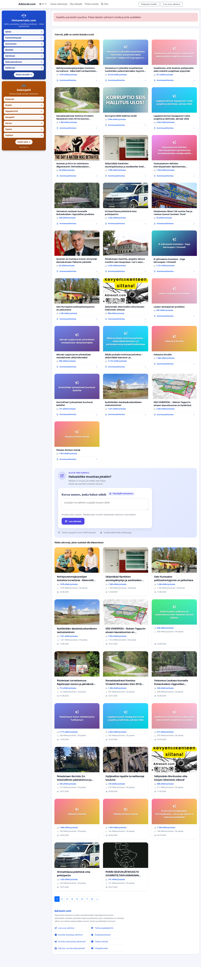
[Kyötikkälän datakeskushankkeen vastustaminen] (125, 396)
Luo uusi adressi (171, 4)
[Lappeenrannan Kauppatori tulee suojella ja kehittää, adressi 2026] (174, 109)
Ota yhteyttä (76, 4)
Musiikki (23, 50)
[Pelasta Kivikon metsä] (77, 442)
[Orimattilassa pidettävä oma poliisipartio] (125, 205)
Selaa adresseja (58, 4)
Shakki (23, 105)
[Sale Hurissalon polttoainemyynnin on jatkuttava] (77, 300)
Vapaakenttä (23, 111)
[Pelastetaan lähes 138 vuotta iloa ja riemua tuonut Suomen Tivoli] (174, 205)
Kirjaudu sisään (149, 4)
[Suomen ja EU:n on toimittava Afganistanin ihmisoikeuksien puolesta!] (77, 157)
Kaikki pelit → (23, 142)
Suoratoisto (23, 44)
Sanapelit (23, 117)
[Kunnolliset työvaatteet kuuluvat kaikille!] (77, 396)
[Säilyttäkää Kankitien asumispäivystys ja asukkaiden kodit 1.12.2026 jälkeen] (125, 157)
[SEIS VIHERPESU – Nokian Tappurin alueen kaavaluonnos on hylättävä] (174, 396)
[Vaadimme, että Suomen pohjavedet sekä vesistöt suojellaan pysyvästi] (174, 62)
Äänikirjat (23, 56)
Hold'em (23, 135)
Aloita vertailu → (24, 74)
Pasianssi (23, 99)
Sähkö (23, 31)
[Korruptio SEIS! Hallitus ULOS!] (125, 107)
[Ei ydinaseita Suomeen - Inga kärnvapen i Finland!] (174, 252)
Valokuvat (23, 67)
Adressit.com (26, 4)
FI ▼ (44, 4)
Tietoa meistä (91, 4)
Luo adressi (75, 521)
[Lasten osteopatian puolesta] (174, 298)
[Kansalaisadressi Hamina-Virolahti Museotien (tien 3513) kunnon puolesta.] (77, 109)
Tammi (23, 129)
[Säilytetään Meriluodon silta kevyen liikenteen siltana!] (125, 300)
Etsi (106, 4)
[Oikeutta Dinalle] (174, 346)
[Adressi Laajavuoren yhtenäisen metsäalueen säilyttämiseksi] (77, 348)
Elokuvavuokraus (23, 62)
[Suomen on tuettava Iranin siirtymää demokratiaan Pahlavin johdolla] (77, 252)
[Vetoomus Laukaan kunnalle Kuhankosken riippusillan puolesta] (77, 205)
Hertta (23, 123)
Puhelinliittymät (23, 37)
